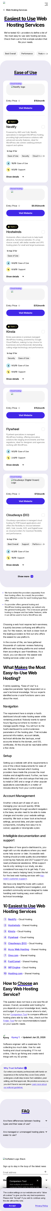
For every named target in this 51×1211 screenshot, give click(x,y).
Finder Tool (8, 1020)
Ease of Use (13, 156)
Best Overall (10, 53)
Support (25, 544)
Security (25, 156)
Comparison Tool (18, 1014)
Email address (9, 1172)
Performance (27, 53)
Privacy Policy (41, 1206)
